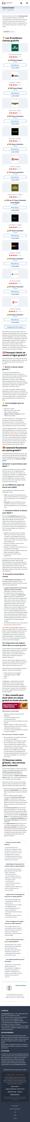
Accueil (4, 10)
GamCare (19, 1091)
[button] (15, 843)
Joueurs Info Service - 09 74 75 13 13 (15, 1088)
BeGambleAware (15, 1094)
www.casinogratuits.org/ (11, 1001)
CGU (15, 1112)
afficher (12, 31)
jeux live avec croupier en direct (12, 624)
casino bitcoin (8, 827)
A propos (15, 1118)
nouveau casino (13, 788)
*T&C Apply (15, 61)
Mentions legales (15, 1105)
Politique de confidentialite (15, 1108)
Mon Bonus (15, 65)
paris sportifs (9, 804)
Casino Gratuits (23, 1069)
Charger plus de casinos (15, 327)
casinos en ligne (14, 433)
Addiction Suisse (12, 1091)
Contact (15, 1115)
